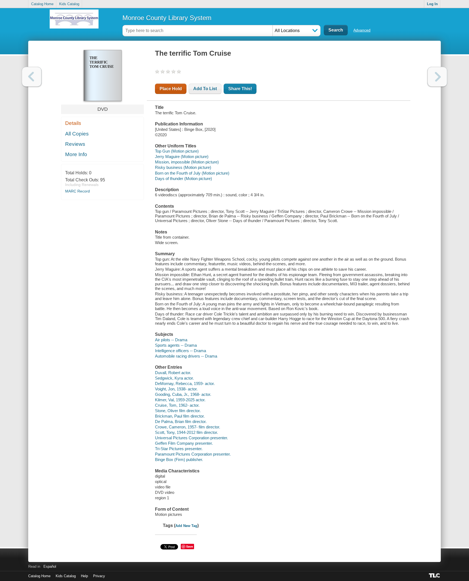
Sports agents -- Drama (176, 345)
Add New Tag (186, 526)
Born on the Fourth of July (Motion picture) (192, 173)
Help (84, 576)
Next (437, 77)
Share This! (240, 88)
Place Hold (171, 88)
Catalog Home (42, 4)
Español (49, 566)
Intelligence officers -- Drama (180, 350)
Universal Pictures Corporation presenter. (191, 437)
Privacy (99, 576)
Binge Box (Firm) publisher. (179, 459)
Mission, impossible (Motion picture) (187, 162)
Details (73, 123)
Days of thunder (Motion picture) (183, 178)
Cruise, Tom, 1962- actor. (177, 405)
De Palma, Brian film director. (181, 421)
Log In (432, 4)
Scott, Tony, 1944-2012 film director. (186, 432)
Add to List (205, 88)
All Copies (77, 134)
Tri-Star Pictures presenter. (178, 448)
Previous (32, 77)
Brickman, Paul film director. (180, 416)
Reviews (75, 144)
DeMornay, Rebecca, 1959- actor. (185, 383)
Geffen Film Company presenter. (184, 443)
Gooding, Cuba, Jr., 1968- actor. (183, 394)
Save (189, 546)
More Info (76, 154)
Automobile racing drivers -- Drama (186, 356)
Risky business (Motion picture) (183, 167)
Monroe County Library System (166, 17)
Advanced (361, 30)
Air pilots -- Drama (171, 339)
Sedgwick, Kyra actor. (174, 378)
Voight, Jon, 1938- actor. (176, 389)
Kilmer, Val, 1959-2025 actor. (180, 399)
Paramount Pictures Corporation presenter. (193, 454)
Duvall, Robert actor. (173, 372)
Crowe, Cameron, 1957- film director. (187, 427)
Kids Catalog (69, 4)
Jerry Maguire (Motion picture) (181, 156)
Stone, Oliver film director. (178, 410)
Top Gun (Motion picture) (177, 151)
